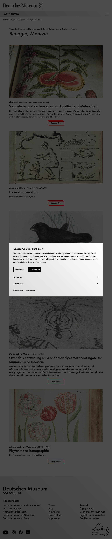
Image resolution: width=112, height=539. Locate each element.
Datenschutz (18, 290)
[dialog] (56, 269)
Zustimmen (35, 269)
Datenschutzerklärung (37, 262)
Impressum (30, 290)
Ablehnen (19, 269)
